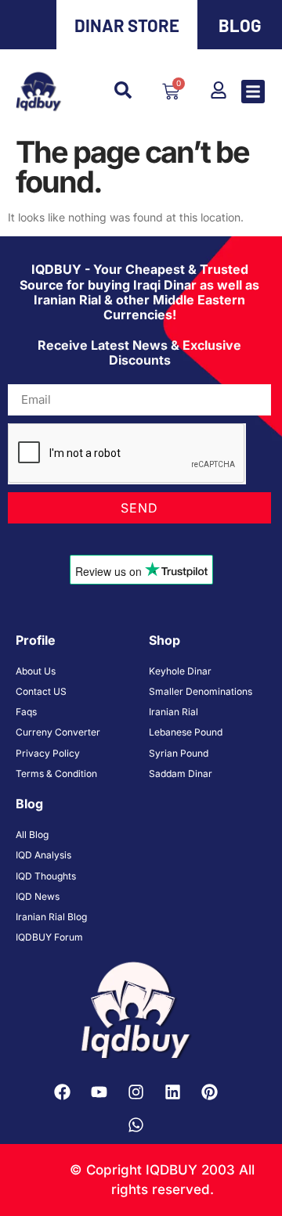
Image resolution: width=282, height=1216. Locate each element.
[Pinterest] (209, 1092)
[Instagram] (135, 1092)
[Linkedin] (172, 1092)
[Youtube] (98, 1092)
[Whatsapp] (135, 1125)
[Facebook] (61, 1092)
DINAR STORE (126, 25)
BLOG (240, 25)
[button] (253, 91)
